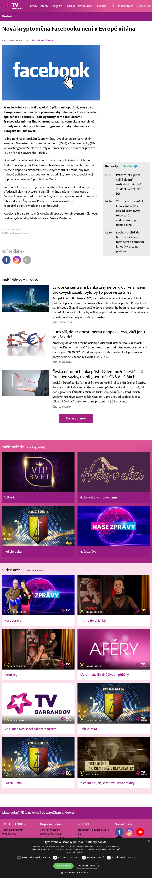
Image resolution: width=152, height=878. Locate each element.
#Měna (50, 40)
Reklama (100, 6)
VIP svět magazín (50, 829)
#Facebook (37, 40)
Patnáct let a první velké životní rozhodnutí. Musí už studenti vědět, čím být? (128, 184)
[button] (75, 872)
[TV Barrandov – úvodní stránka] (12, 6)
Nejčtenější (130, 166)
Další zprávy (76, 418)
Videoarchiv (9, 834)
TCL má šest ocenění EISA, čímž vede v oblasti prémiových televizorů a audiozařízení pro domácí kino (129, 213)
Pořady (32, 6)
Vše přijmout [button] (63, 866)
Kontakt (83, 824)
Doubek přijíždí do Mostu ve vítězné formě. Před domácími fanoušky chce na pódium (130, 242)
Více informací (79, 852)
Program (56, 6)
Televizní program (12, 829)
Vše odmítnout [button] (87, 866)
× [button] (149, 841)
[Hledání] (113, 6)
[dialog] (76, 858)
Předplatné (85, 6)
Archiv (44, 6)
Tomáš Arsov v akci (51, 834)
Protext (70, 6)
